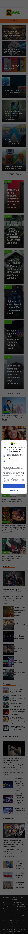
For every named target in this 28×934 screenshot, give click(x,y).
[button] (14, 465)
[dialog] (14, 467)
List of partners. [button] (21, 473)
